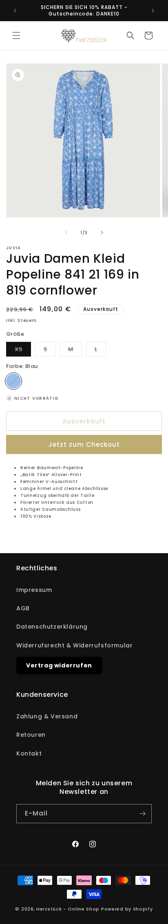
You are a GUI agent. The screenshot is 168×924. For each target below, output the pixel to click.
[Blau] (13, 381)
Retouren (31, 735)
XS (23, 351)
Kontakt (29, 753)
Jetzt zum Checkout (84, 444)
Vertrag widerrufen (59, 665)
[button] (16, 35)
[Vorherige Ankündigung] (15, 11)
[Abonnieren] (142, 813)
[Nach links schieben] (66, 233)
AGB (23, 608)
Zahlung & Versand (46, 716)
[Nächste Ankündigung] (153, 11)
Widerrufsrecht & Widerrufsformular (74, 645)
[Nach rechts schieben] (102, 233)
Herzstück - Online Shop (67, 909)
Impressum (34, 590)
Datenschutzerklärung (52, 627)
